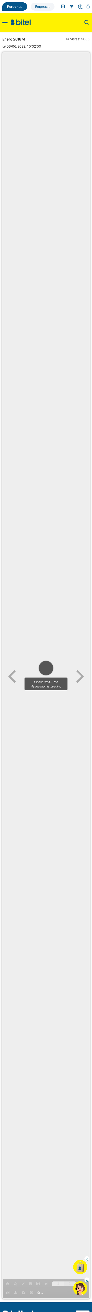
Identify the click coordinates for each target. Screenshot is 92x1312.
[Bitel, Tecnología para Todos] (20, 22)
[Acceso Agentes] (88, 6)
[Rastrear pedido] (80, 6)
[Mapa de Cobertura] (71, 6)
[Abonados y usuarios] (63, 6)
